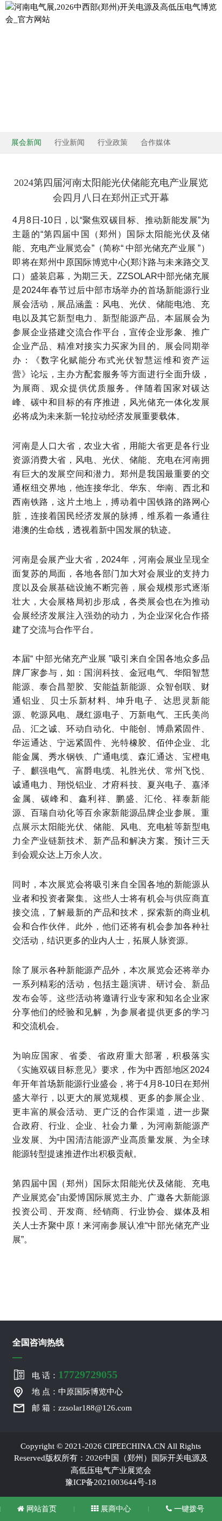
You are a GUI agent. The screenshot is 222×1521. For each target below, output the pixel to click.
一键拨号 (188, 1509)
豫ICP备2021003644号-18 (110, 1482)
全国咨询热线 (38, 1342)
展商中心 (115, 1509)
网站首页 (40, 1509)
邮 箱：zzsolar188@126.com (82, 1408)
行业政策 (113, 142)
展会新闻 (26, 142)
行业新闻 (69, 142)
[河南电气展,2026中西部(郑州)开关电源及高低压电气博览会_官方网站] (111, 12)
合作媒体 (156, 142)
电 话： (74, 1374)
